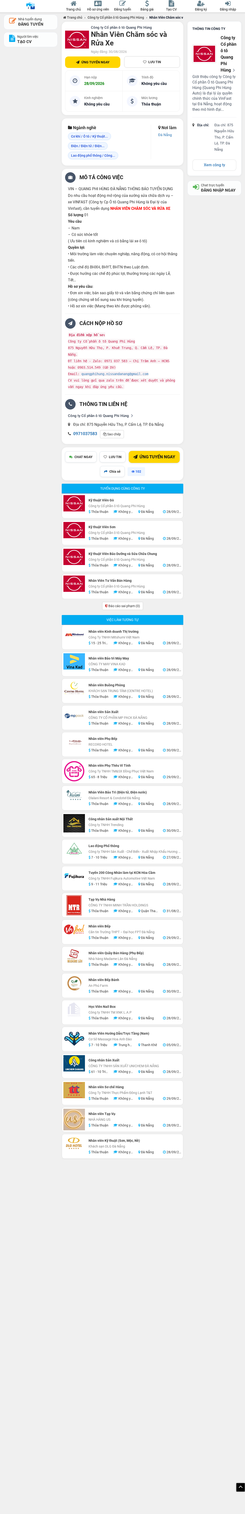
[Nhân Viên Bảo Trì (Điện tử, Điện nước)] (74, 795)
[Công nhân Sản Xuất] (74, 1063)
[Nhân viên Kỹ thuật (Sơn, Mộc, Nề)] (74, 1144)
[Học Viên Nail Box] (74, 1010)
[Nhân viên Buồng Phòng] (74, 688)
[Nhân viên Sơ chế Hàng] (74, 1090)
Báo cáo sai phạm (124, 606)
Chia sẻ (115, 471)
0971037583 (85, 433)
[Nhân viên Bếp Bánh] (74, 983)
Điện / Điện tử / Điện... (88, 146)
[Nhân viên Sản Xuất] (74, 715)
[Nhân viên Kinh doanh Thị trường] (74, 635)
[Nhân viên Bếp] (74, 929)
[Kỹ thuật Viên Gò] (74, 503)
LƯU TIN (154, 62)
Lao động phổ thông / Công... (93, 155)
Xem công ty (214, 165)
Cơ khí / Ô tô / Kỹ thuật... (89, 136)
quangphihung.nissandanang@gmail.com (114, 374)
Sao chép (113, 434)
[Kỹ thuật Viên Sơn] (74, 530)
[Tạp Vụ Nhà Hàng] (74, 905)
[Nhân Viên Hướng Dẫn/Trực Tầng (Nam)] (74, 1039)
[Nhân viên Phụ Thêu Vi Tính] (74, 771)
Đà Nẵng (165, 135)
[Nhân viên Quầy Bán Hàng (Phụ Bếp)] (74, 956)
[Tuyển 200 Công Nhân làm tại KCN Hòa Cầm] (74, 876)
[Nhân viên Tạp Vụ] (74, 1119)
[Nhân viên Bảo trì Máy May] (74, 661)
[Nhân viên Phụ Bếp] (74, 742)
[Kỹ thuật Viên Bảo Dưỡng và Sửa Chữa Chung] (74, 557)
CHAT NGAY (83, 457)
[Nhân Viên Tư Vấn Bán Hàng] (74, 584)
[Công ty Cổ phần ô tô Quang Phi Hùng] (77, 40)
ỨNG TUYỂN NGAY (95, 62)
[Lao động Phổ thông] (74, 849)
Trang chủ (74, 17)
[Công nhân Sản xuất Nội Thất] (74, 823)
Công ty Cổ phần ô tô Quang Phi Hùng (116, 17)
